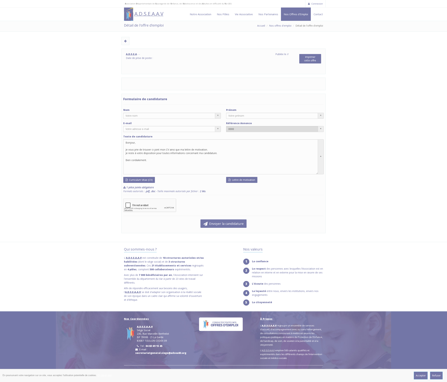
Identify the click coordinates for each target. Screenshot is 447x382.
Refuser (436, 375)
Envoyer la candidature (226, 224)
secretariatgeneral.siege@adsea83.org (160, 353)
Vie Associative (244, 14)
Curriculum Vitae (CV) (140, 179)
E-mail (127, 123)
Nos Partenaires (268, 14)
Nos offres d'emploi (280, 25)
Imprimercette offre (310, 58)
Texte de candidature (137, 136)
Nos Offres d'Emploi (296, 14)
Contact (318, 14)
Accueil (261, 25)
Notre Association (200, 14)
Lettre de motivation (243, 179)
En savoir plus (104, 375)
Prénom (231, 110)
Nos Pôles (223, 14)
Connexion (317, 3)
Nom (126, 110)
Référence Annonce (239, 123)
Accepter (421, 375)
